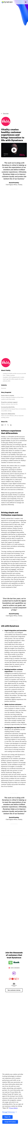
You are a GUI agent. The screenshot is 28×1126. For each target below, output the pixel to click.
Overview (6, 113)
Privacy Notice (13, 1108)
